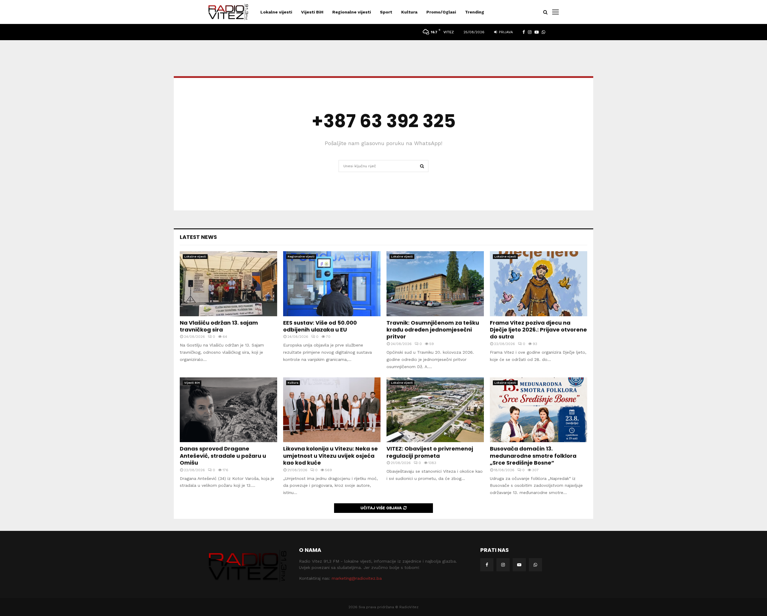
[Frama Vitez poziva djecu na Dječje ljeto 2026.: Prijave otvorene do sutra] (538, 283)
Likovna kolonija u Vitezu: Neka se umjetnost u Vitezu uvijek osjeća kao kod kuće (330, 455)
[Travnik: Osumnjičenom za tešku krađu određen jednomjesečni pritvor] (435, 283)
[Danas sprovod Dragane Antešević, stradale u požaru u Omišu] (228, 409)
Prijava (505, 32)
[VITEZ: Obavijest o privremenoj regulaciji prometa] (435, 409)
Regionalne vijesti (351, 12)
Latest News (198, 237)
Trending (474, 12)
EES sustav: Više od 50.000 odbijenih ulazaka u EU (320, 326)
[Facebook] (486, 564)
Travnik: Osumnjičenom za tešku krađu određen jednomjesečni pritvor (432, 330)
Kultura (409, 12)
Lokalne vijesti (276, 12)
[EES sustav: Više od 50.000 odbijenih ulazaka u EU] (332, 283)
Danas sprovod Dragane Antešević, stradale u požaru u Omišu (223, 455)
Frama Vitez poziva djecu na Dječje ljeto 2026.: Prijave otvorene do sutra (538, 330)
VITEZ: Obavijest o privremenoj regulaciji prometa (429, 452)
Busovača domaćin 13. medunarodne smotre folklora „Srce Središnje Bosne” (533, 455)
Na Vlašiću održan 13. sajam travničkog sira (219, 326)
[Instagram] (503, 564)
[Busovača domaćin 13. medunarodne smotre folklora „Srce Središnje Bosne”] (538, 409)
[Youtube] (519, 564)
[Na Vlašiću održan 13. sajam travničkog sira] (228, 283)
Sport (386, 12)
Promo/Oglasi (441, 12)
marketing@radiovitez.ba (357, 578)
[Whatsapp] (535, 564)
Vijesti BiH (312, 12)
